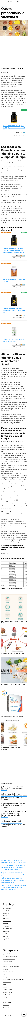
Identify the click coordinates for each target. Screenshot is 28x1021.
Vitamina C (6, 1005)
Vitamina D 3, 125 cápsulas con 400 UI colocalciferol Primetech (13, 340)
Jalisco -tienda (7, 982)
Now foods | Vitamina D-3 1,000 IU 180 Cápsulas (14, 280)
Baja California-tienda (9, 959)
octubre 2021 (6, 926)
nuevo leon (6, 987)
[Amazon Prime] (23, 132)
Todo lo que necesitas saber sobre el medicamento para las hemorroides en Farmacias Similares (13, 880)
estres (4, 974)
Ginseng (5, 977)
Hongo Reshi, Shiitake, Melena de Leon (13, 979)
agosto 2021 (6, 931)
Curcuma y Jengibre (8, 971)
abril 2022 (5, 916)
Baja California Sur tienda (10, 956)
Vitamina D (4, 6)
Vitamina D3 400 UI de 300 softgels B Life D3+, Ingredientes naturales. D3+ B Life (14, 128)
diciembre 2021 (7, 921)
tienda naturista (13, 1)
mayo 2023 (6, 910)
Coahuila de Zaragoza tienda (11, 966)
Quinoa (5, 997)
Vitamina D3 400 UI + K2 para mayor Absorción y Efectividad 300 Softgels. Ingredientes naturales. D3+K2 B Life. (13, 250)
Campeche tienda (7, 961)
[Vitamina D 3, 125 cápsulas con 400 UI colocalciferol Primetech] (14, 331)
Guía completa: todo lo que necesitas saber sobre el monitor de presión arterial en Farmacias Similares (13, 867)
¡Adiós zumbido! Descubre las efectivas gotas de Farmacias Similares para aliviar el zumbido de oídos (13, 887)
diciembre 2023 (7, 908)
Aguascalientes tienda (9, 954)
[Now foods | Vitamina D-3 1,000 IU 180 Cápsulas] (14, 272)
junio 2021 (6, 936)
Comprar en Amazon (19, 135)
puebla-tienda (6, 994)
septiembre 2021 (7, 928)
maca (4, 984)
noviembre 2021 (7, 923)
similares (5, 1000)
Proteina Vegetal (7, 992)
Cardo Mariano (7, 964)
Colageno (5, 969)
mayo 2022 (6, 913)
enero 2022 (6, 918)
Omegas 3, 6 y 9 (7, 989)
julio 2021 (5, 933)
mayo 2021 (6, 939)
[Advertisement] (14, 53)
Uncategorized (7, 1002)
